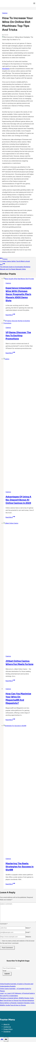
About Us (6, 1024)
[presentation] (19, 279)
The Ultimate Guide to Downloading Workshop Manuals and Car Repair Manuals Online (15, 267)
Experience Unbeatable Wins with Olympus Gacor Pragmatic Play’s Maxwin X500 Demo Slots (18, 294)
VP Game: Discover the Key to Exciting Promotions (18, 335)
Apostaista (5, 69)
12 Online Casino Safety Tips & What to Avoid (15, 260)
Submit (7, 974)
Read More (10, 315)
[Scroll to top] (2, 1040)
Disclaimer (6, 1031)
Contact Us (7, 1027)
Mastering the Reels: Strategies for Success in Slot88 (20, 866)
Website (28, 937)
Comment (4, 924)
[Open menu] (34, 3)
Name (28, 928)
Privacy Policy (7, 1029)
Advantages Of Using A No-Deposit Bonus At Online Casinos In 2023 (18, 499)
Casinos (4, 13)
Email (28, 932)
